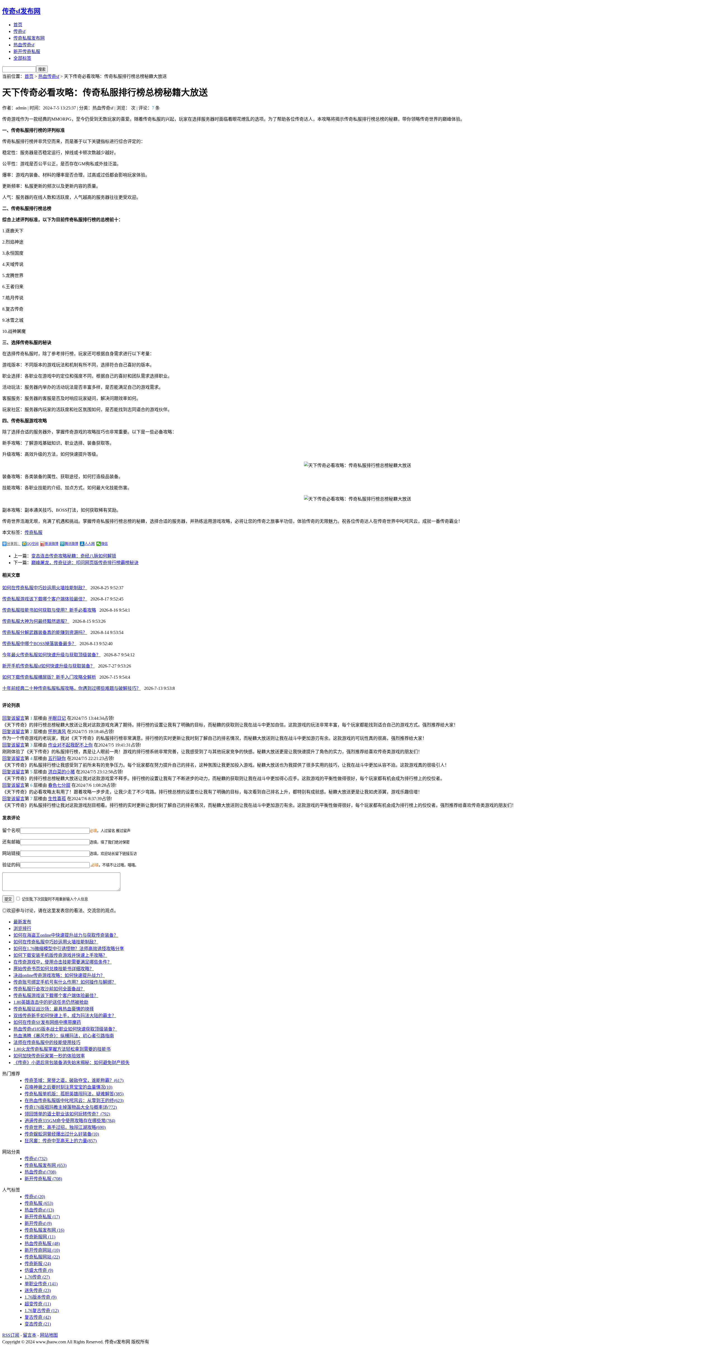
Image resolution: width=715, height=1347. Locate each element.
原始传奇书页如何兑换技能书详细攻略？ (53, 968)
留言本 (29, 1335)
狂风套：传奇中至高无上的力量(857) (61, 1140)
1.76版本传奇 (40, 1297)
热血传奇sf (23, 44)
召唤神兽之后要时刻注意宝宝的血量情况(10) (68, 1087)
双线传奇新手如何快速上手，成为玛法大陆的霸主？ (64, 1015)
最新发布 (22, 921)
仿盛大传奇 (39, 1270)
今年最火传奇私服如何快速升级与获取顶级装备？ (51, 654)
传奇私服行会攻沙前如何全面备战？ (49, 988)
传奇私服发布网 (29, 38)
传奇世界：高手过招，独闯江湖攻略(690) (65, 1127)
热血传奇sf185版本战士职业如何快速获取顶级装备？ (65, 1029)
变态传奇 (38, 1324)
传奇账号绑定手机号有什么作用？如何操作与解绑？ (64, 982)
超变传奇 (38, 1303)
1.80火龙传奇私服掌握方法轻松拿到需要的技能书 (62, 1049)
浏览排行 (22, 928)
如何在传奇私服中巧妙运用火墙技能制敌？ (44, 587)
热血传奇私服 (42, 1243)
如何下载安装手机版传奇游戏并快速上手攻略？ (60, 955)
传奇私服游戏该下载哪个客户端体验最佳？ (44, 599)
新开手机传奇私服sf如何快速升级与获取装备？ (48, 666)
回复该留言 (13, 718)
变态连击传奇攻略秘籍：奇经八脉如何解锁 (73, 556)
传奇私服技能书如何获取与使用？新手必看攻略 (49, 610)
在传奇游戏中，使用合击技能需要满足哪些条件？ (62, 962)
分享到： (13, 544)
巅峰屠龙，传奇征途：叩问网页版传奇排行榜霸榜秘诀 (85, 562)
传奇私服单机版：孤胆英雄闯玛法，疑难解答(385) (74, 1093)
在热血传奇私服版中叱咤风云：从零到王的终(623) (74, 1100)
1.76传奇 (37, 1277)
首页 (17, 24)
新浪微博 (51, 544)
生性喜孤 (57, 798)
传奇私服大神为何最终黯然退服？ (35, 621)
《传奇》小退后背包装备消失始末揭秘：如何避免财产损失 (71, 1062)
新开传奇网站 (42, 1250)
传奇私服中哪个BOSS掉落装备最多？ (39, 643)
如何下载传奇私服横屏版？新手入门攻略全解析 (49, 677)
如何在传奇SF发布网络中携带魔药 (47, 1022)
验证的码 (11, 864)
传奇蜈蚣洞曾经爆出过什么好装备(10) (62, 1134)
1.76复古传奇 (42, 1310)
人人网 (90, 544)
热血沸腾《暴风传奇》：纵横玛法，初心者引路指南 (63, 1035)
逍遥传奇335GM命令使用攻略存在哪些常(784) (70, 1120)
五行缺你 (57, 758)
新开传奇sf (38, 1223)
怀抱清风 (57, 731)
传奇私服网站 (42, 1257)
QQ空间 (33, 544)
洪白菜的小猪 (61, 771)
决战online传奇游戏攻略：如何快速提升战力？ (59, 975)
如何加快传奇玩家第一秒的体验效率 (49, 1055)
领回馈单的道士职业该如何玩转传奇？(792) (67, 1114)
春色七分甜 (59, 785)
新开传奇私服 (26, 51)
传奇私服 (33, 532)
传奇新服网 (40, 1236)
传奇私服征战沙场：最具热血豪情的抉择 (53, 1009)
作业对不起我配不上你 (70, 745)
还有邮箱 (11, 842)
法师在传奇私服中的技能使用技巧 (46, 1042)
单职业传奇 (41, 1283)
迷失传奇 (38, 1290)
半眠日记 (57, 718)
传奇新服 (38, 1263)
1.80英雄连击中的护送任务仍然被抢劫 (50, 1002)
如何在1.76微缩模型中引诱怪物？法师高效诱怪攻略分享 (68, 948)
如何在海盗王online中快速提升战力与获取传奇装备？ (65, 935)
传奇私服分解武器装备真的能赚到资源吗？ (44, 632)
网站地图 (49, 1335)
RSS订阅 (10, 1335)
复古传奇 (38, 1317)
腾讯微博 (71, 544)
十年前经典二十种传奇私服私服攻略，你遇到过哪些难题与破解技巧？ (71, 688)
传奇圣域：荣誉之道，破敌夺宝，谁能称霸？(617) (74, 1080)
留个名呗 (11, 830)
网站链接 (11, 853)
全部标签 (22, 58)
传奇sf (19, 31)
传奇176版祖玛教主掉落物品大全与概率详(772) (71, 1107)
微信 (104, 544)
